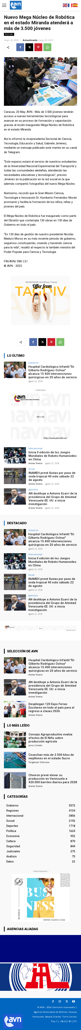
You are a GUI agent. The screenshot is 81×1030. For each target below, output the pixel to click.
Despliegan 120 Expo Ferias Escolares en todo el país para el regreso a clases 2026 (51, 707)
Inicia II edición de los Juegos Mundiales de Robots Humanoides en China (52, 456)
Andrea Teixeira (35, 463)
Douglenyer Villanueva (39, 762)
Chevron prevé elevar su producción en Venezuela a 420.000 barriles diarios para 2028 (53, 778)
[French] (70, 5)
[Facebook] (20, 47)
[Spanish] (75, 5)
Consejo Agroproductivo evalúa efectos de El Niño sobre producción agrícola (50, 738)
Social (9, 34)
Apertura (33, 489)
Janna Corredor (35, 745)
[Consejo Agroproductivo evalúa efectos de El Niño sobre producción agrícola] (15, 739)
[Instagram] (59, 1001)
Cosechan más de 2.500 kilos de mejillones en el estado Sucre (51, 756)
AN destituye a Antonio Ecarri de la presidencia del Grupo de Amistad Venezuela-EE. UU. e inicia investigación (53, 499)
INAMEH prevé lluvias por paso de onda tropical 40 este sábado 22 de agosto (52, 476)
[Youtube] (73, 1001)
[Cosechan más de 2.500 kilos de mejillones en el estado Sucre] (15, 760)
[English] (65, 5)
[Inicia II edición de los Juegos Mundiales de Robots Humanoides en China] (15, 455)
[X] (29, 47)
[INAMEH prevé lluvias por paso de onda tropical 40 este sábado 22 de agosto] (15, 476)
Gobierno (33, 363)
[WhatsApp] (47, 47)
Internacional (35, 448)
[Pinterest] (38, 47)
